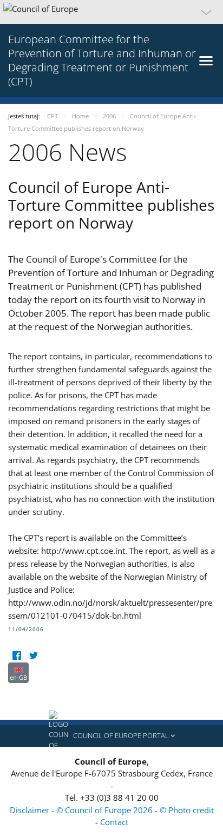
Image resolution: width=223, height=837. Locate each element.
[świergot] (33, 655)
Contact (114, 821)
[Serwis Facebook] (16, 655)
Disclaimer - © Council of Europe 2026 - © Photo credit (112, 810)
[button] (111, 12)
